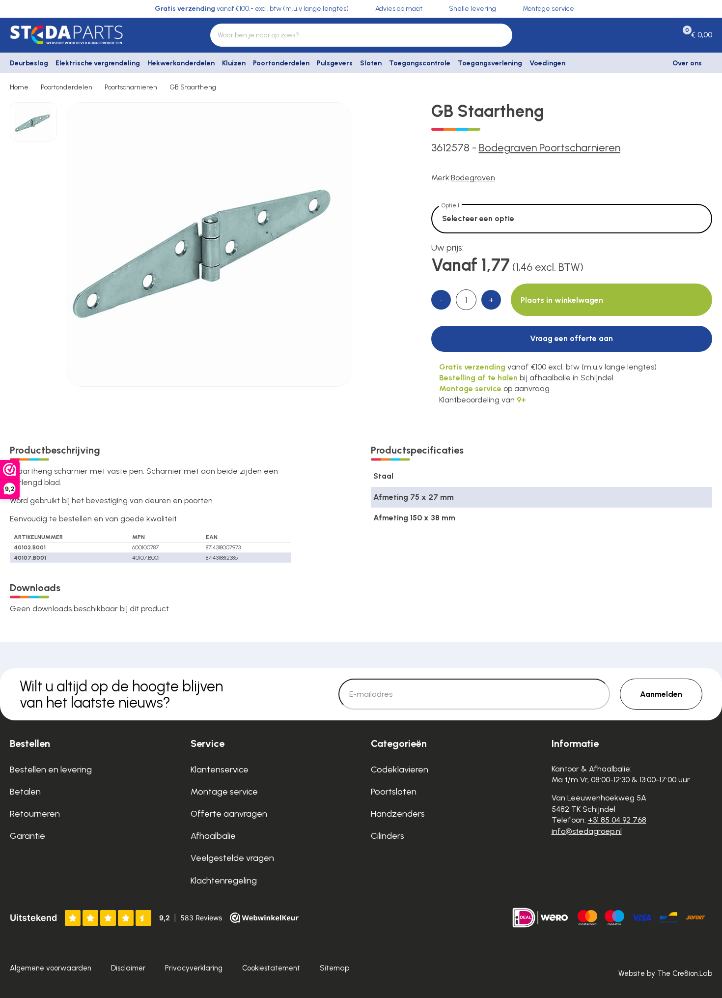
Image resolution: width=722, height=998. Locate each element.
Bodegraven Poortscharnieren (549, 147)
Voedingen (547, 63)
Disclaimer (128, 968)
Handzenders (398, 813)
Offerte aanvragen (229, 813)
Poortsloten (394, 791)
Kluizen (234, 63)
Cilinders (387, 835)
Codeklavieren (399, 769)
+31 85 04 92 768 (617, 820)
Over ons (687, 63)
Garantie (27, 835)
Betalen (25, 791)
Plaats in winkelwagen (562, 300)
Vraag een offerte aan (571, 338)
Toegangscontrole (419, 63)
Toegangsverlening (490, 63)
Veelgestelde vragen (232, 858)
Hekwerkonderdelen (181, 63)
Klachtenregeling (224, 880)
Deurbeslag (29, 63)
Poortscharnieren (131, 87)
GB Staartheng (192, 87)
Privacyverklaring (193, 968)
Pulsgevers (335, 63)
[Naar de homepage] (90, 35)
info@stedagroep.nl (587, 831)
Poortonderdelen (281, 63)
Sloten (371, 63)
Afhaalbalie (213, 835)
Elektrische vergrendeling (98, 63)
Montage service (224, 791)
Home (19, 87)
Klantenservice (220, 769)
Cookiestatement (271, 968)
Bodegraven (473, 177)
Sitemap (334, 968)
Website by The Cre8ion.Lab (665, 973)
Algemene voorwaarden (50, 968)
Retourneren (35, 813)
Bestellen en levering (51, 769)
